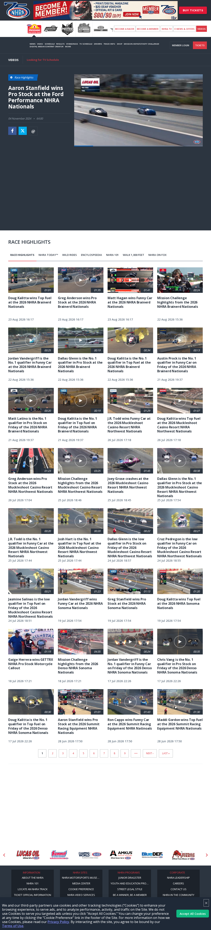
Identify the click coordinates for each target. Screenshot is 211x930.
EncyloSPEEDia (91, 255)
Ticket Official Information (32, 895)
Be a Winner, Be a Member (130, 895)
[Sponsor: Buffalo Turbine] (152, 855)
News (32, 44)
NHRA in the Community (178, 895)
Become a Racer (124, 28)
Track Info (109, 44)
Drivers (98, 44)
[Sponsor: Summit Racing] (27, 855)
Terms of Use (12, 926)
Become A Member (147, 28)
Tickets (200, 45)
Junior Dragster (129, 877)
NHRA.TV (167, 28)
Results (60, 44)
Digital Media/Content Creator (46, 46)
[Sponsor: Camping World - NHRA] (59, 855)
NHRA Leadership (178, 877)
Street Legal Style (129, 889)
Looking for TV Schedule (43, 60)
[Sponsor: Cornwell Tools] (183, 855)
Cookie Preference (81, 889)
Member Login (180, 45)
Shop (119, 44)
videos (201, 28)
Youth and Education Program (131, 883)
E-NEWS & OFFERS (185, 28)
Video (40, 44)
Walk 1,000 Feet (133, 255)
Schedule (50, 44)
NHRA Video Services (81, 895)
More (68, 46)
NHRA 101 (112, 255)
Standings (72, 44)
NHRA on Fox (157, 255)
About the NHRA (32, 877)
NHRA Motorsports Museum (81, 877)
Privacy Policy (58, 922)
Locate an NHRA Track (33, 889)
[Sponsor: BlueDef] (121, 855)
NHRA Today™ (48, 255)
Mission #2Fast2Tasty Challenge (141, 44)
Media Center (81, 883)
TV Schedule (86, 44)
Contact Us (178, 889)
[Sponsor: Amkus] (90, 855)
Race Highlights (22, 255)
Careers (178, 883)
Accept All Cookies (193, 914)
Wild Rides (69, 255)
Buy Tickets (193, 10)
